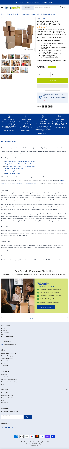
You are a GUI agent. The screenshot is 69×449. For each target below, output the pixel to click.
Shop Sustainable (46, 307)
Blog (2, 384)
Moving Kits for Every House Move (18, 14)
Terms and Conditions (30, 442)
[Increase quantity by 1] (53, 74)
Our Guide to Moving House (9, 379)
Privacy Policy (41, 442)
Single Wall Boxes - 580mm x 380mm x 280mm (54, 48)
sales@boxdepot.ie (10, 344)
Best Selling (4, 363)
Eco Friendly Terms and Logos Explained (12, 382)
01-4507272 (7, 341)
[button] (4, 56)
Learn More (9, 114)
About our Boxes (6, 377)
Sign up (28, 417)
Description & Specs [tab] (8, 141)
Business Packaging (7, 356)
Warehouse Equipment (7, 358)
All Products (4, 366)
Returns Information (7, 395)
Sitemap (49, 442)
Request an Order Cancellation (10, 398)
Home (3, 14)
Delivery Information (7, 393)
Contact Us (4, 403)
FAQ (2, 400)
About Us (4, 374)
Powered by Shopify (34, 446)
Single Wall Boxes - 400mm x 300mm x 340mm (52, 51)
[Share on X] (46, 106)
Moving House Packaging (8, 353)
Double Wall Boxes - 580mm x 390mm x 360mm (52, 44)
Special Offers (5, 361)
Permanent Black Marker (50, 57)
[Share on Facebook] (43, 106)
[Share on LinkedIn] (49, 106)
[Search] (56, 8)
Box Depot (42, 18)
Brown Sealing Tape (48, 55)
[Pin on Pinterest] (51, 106)
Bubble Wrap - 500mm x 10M (51, 54)
